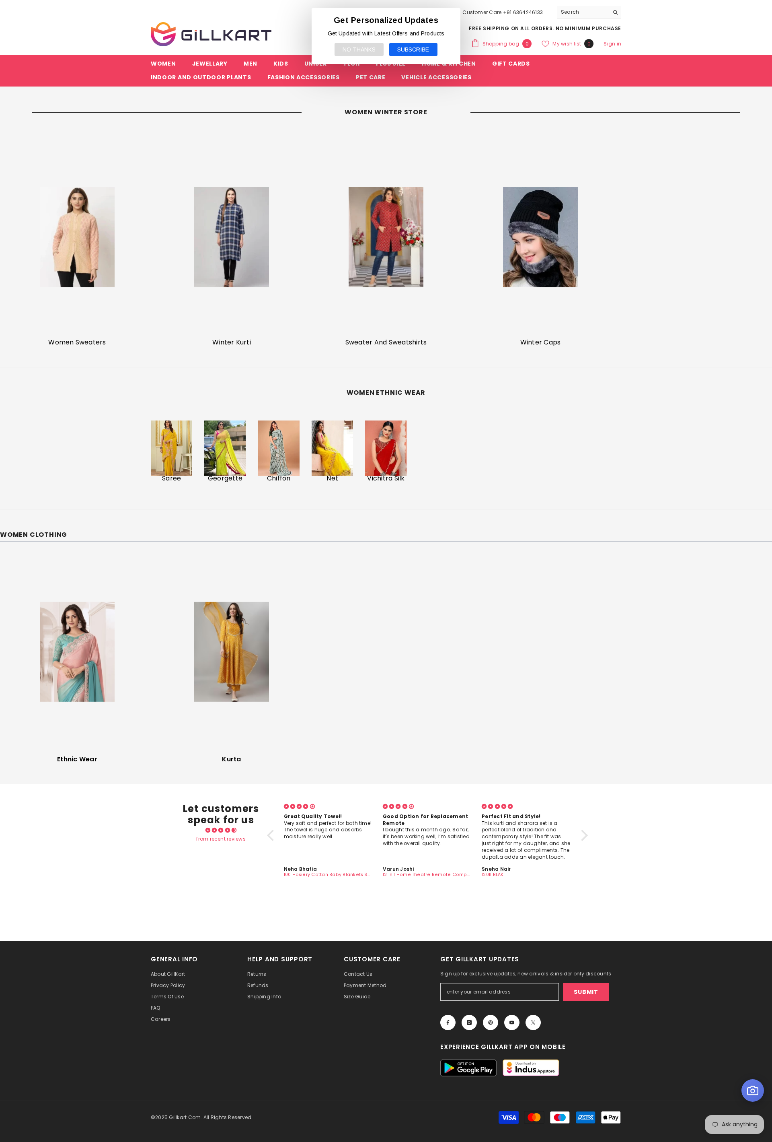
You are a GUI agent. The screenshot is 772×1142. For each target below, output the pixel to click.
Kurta (231, 759)
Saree (171, 478)
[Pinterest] (490, 1022)
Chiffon (279, 478)
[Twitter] (533, 1022)
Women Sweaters (77, 342)
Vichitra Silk (385, 478)
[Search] (589, 12)
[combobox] (583, 12)
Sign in (612, 43)
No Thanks (359, 49)
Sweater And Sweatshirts (386, 342)
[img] (221, 830)
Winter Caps (540, 342)
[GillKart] (77, 237)
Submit (586, 992)
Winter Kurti (231, 342)
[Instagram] (469, 1022)
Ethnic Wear (77, 759)
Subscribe (413, 49)
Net (332, 478)
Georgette (225, 478)
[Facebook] (448, 1022)
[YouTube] (511, 1022)
